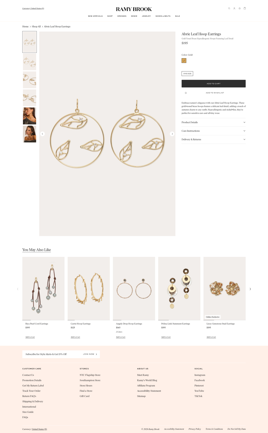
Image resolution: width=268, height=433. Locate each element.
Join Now (88, 354)
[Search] (229, 8)
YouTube (199, 390)
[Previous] (18, 289)
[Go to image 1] (29, 42)
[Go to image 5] (29, 115)
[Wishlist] (240, 8)
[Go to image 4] (29, 97)
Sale (177, 16)
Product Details (190, 122)
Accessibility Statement (149, 390)
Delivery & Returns (191, 139)
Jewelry (146, 16)
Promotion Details (31, 380)
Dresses (121, 16)
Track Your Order (31, 390)
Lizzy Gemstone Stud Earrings (221, 323)
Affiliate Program (146, 385)
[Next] (250, 289)
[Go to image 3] (29, 79)
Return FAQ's (29, 396)
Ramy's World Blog (147, 380)
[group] (107, 134)
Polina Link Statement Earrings (175, 323)
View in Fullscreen (107, 134)
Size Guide (28, 411)
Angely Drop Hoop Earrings (129, 323)
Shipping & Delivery (32, 401)
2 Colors (119, 332)
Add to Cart (30, 337)
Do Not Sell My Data (237, 429)
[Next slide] (62, 288)
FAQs (25, 417)
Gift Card (84, 396)
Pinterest (199, 385)
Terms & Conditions (214, 429)
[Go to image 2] (29, 61)
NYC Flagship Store (90, 375)
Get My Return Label (33, 385)
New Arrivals (95, 16)
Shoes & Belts (163, 16)
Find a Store (86, 390)
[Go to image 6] (29, 134)
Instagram (199, 375)
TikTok (198, 396)
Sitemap (141, 396)
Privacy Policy (195, 429)
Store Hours (86, 385)
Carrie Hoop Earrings (81, 323)
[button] (172, 134)
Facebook (199, 380)
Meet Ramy (143, 375)
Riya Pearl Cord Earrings (36, 323)
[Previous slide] (24, 288)
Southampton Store (90, 380)
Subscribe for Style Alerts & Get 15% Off (46, 354)
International (29, 406)
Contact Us (28, 375)
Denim (134, 16)
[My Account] (234, 8)
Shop (110, 16)
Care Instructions (191, 130)
